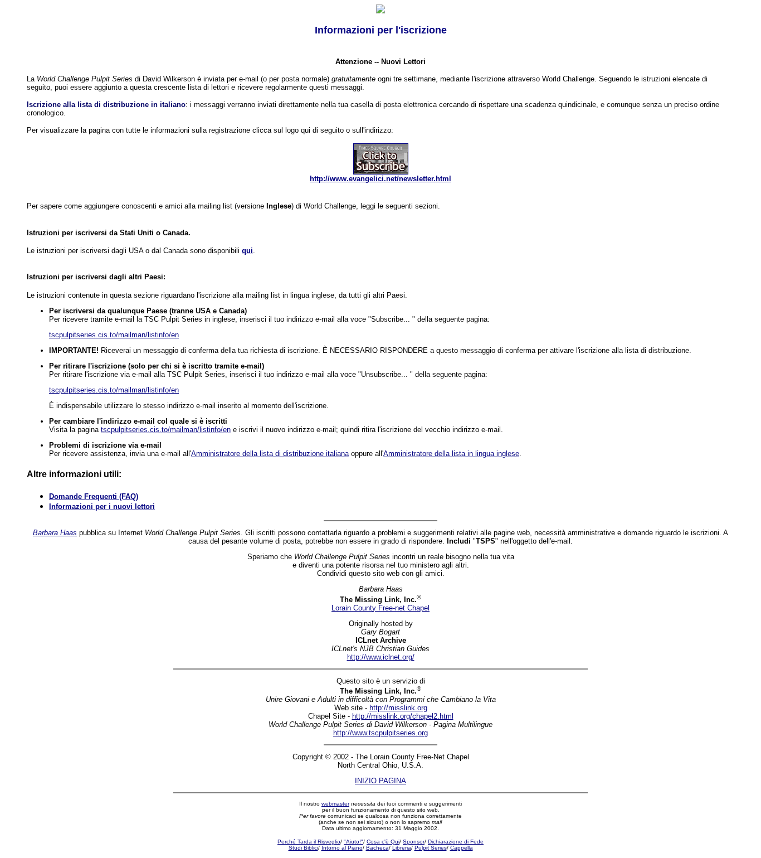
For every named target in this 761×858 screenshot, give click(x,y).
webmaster (335, 804)
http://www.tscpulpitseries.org (380, 733)
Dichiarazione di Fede (456, 841)
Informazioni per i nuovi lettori (102, 506)
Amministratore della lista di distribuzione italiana (270, 453)
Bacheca (377, 848)
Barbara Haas (55, 533)
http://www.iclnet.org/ (380, 657)
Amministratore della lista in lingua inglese (451, 453)
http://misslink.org (398, 708)
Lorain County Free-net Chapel (380, 608)
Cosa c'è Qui (383, 841)
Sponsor (414, 841)
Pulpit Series (430, 848)
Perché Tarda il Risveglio (308, 841)
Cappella (461, 848)
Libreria (401, 848)
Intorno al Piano (342, 848)
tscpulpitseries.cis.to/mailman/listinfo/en (114, 335)
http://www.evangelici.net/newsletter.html (380, 178)
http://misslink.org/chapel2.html (402, 716)
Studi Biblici (303, 848)
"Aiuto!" (353, 841)
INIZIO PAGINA (380, 781)
